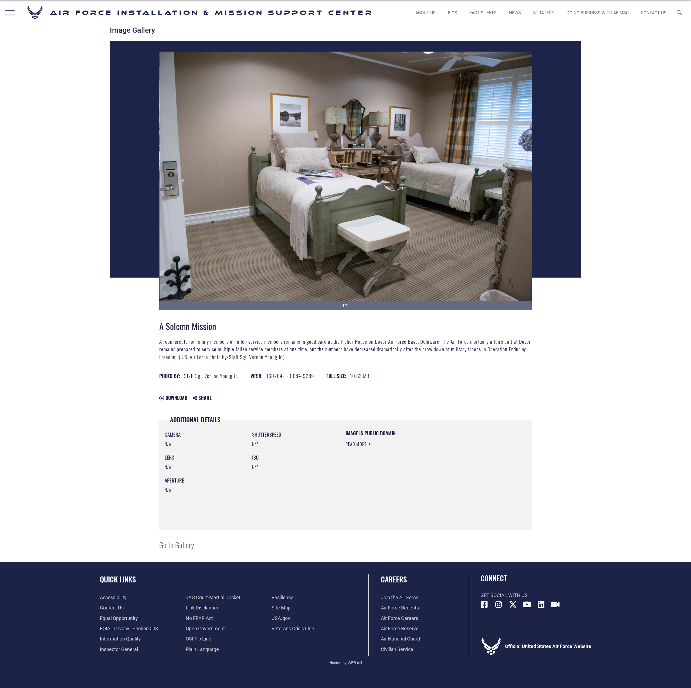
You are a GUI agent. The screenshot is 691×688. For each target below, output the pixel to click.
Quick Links (118, 579)
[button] (9, 13)
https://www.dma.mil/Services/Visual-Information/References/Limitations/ (409, 478)
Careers (394, 579)
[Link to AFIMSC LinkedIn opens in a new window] (541, 605)
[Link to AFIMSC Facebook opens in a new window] (484, 605)
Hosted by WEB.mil (345, 662)
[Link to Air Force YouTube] (527, 605)
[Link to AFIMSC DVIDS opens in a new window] (555, 605)
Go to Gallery (176, 545)
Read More (357, 444)
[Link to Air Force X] (513, 605)
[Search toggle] (679, 13)
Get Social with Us (504, 595)
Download (175, 397)
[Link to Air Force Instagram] (498, 605)
